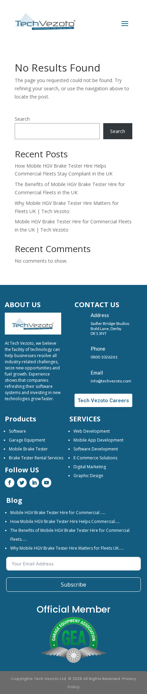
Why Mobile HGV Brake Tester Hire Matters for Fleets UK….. (67, 548)
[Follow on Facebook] (9, 482)
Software (17, 431)
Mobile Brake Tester (28, 449)
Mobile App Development (98, 440)
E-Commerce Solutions (95, 458)
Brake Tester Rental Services (36, 458)
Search (22, 119)
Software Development (96, 449)
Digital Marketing (90, 467)
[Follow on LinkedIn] (34, 482)
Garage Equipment (27, 440)
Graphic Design (88, 476)
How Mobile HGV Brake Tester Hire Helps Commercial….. (65, 521)
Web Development (92, 431)
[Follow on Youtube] (46, 482)
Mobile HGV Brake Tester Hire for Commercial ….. (58, 512)
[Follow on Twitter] (22, 482)
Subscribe (73, 584)
